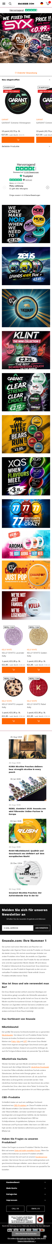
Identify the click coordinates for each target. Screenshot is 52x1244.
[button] (4, 3)
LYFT (25, 1041)
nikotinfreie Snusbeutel (40, 1067)
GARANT (5, 120)
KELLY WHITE (7, 650)
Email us (36, 1209)
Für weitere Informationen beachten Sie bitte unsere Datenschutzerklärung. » (27, 1239)
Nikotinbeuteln (7, 1035)
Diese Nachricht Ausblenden (26, 1234)
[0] (47, 3)
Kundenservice (41, 1157)
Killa (18, 1041)
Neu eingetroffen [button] (11, 79)
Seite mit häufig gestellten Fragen (27, 1150)
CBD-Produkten (20, 1105)
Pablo (13, 1041)
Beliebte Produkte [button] (10, 146)
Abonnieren (41, 928)
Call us (15, 1209)
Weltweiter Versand (27, 72)
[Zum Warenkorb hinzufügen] (18, 140)
